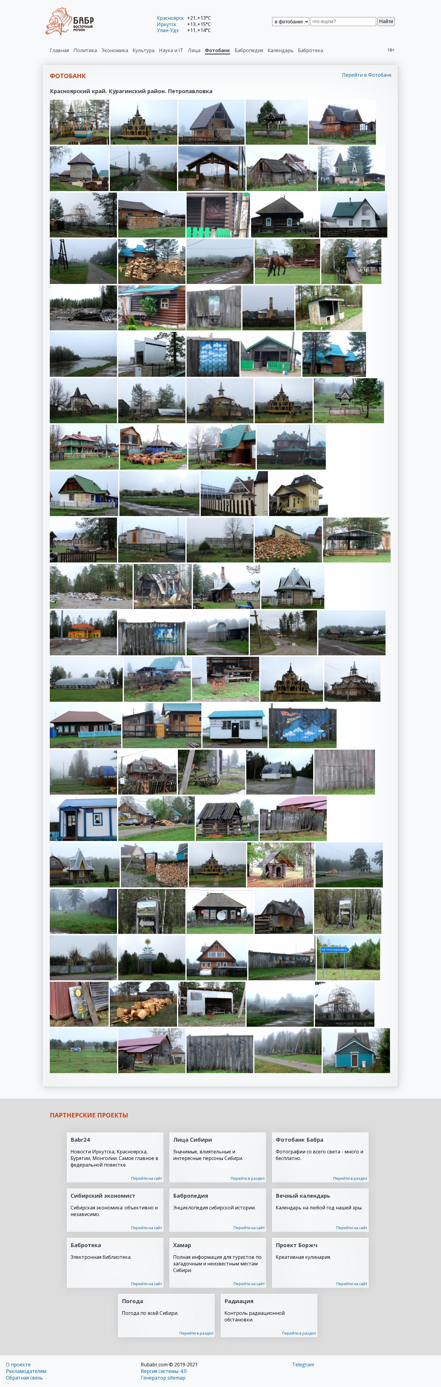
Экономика (114, 50)
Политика (85, 50)
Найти (386, 21)
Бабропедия (249, 50)
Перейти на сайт (146, 1178)
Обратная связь (24, 1377)
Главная (59, 50)
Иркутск (166, 24)
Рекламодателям (26, 1371)
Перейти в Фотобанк (367, 75)
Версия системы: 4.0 (164, 1371)
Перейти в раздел (248, 1178)
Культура (143, 50)
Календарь (280, 50)
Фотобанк (217, 50)
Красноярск (170, 18)
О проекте (18, 1364)
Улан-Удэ (167, 30)
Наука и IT (171, 50)
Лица (194, 50)
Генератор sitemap (163, 1377)
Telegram (303, 1364)
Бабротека (310, 50)
